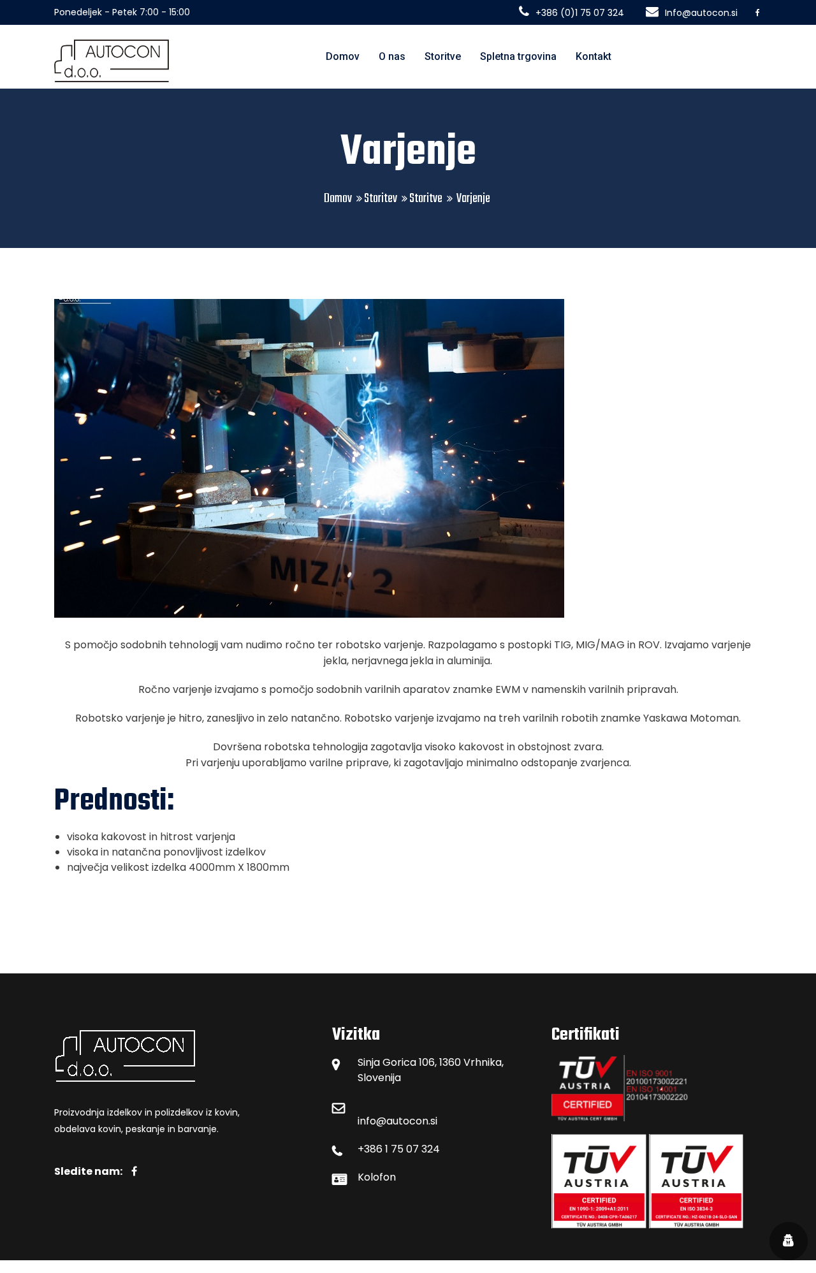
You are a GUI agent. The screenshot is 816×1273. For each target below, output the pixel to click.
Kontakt (593, 56)
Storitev (380, 198)
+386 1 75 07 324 (399, 1149)
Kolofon (377, 1177)
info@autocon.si (397, 1121)
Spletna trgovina (518, 56)
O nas (392, 56)
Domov (343, 56)
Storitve (443, 56)
